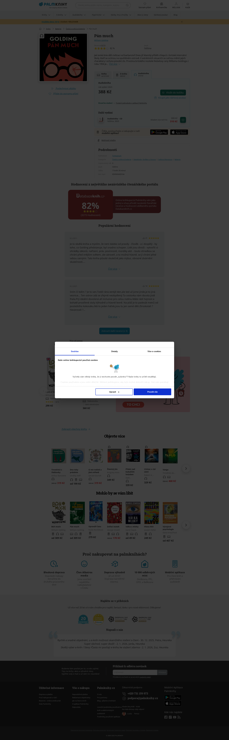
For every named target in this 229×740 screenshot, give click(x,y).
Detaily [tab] (114, 351)
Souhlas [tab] (75, 351)
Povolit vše (152, 392)
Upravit (112, 392)
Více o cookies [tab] (154, 351)
